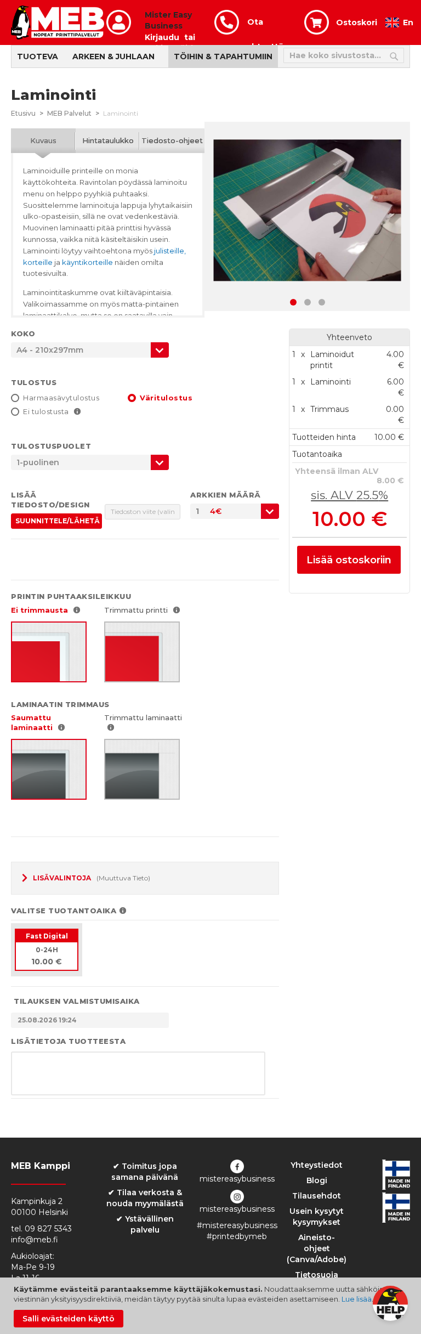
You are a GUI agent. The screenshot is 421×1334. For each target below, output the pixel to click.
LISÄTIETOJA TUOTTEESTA (68, 1041)
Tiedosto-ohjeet (172, 140)
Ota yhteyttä (265, 26)
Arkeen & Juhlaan (113, 56)
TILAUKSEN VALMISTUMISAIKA (77, 1001)
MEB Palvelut (69, 113)
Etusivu (23, 113)
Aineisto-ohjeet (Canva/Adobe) (316, 1248)
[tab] (43, 140)
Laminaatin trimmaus (60, 704)
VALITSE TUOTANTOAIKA (63, 910)
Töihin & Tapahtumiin (223, 56)
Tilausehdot (316, 1196)
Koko (23, 333)
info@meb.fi (34, 1240)
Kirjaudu (162, 37)
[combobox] (234, 511)
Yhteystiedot (317, 1165)
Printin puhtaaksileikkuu (71, 596)
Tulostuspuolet (51, 446)
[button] (293, 302)
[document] (212, 1305)
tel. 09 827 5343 (41, 1229)
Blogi (316, 1180)
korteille (38, 262)
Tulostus (33, 382)
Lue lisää (357, 1299)
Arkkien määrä (225, 494)
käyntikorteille (87, 262)
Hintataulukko (108, 140)
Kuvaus (43, 140)
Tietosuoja (316, 1275)
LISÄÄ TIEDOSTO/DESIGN (50, 500)
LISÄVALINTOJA (62, 878)
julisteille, (170, 250)
